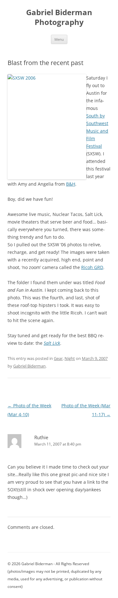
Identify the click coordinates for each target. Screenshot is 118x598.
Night (70, 358)
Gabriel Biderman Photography (59, 17)
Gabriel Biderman (29, 366)
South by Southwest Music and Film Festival (97, 131)
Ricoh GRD (92, 267)
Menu (59, 39)
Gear (58, 358)
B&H (70, 184)
